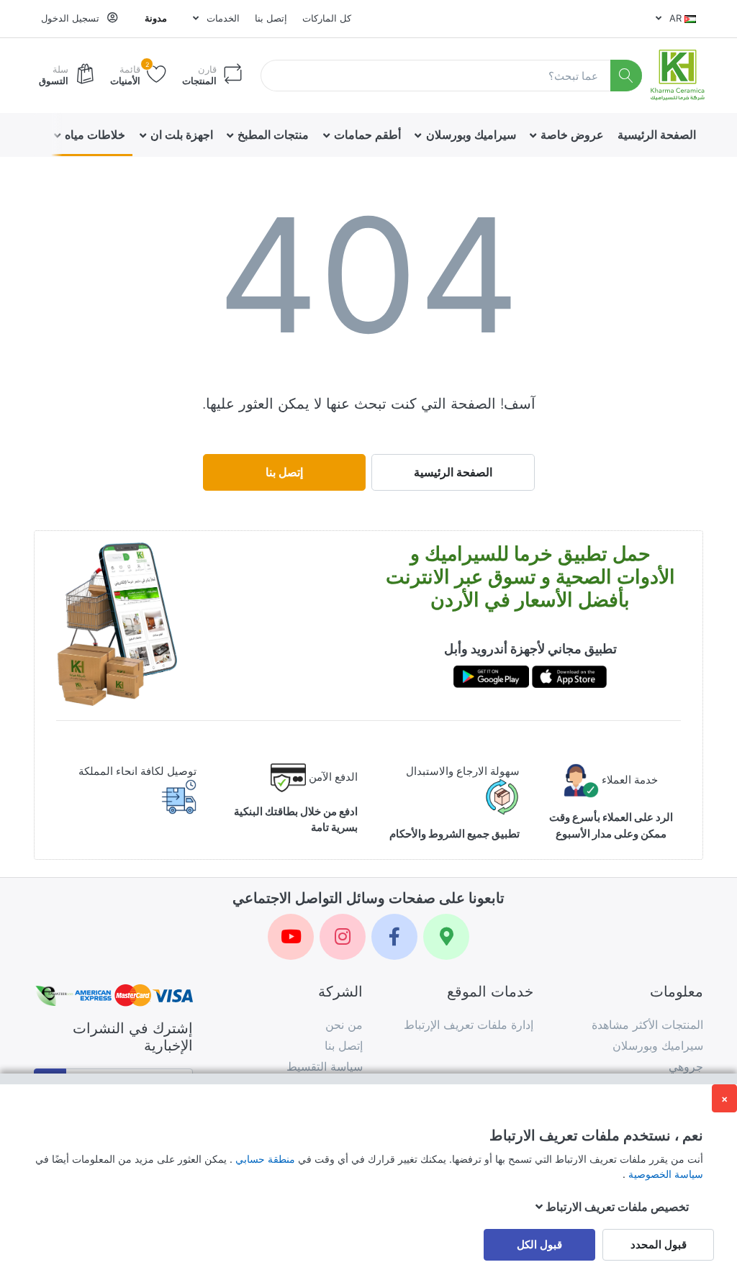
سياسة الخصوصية (664, 1174)
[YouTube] (291, 937)
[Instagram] (343, 937)
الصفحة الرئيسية (453, 472)
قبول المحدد (658, 1244)
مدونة (156, 18)
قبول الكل (539, 1244)
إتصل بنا (271, 18)
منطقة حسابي (263, 1159)
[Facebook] (394, 937)
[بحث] (626, 76)
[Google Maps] (446, 937)
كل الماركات (326, 18)
